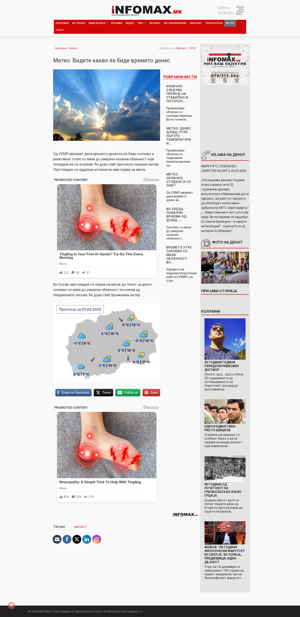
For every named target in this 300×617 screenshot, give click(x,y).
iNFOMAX (45, 611)
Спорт (60, 30)
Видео (130, 23)
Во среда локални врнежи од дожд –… (176, 214)
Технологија (213, 23)
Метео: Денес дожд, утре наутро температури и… (178, 135)
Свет (141, 23)
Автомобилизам (175, 23)
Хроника (116, 23)
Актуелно (78, 23)
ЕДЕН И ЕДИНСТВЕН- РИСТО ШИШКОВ (220, 428)
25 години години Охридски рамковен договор (221, 366)
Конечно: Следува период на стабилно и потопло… (177, 93)
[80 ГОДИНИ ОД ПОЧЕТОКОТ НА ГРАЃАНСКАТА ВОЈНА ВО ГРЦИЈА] (225, 469)
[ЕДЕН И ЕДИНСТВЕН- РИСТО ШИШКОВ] (225, 411)
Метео (230, 23)
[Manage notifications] (11, 605)
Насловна (62, 23)
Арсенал (154, 23)
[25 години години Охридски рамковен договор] (225, 339)
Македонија (97, 23)
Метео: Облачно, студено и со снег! (178, 180)
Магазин (195, 23)
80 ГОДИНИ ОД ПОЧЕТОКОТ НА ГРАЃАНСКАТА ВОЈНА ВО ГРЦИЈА (222, 490)
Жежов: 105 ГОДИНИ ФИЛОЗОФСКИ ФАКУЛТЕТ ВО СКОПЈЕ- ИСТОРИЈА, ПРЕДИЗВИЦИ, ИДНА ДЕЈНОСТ (224, 554)
